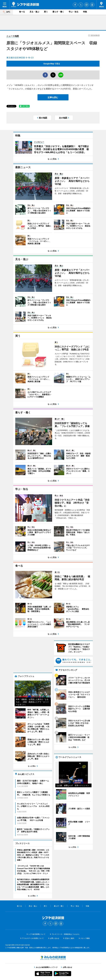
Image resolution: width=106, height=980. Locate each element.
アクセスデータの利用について (33, 938)
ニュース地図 (12, 36)
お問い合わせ (54, 938)
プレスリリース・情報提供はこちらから (66, 934)
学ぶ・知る (73, 11)
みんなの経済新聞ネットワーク (53, 958)
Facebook (75, 5)
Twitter (81, 5)
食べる (22, 11)
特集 (85, 11)
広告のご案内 (69, 938)
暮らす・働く (58, 11)
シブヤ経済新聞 (25, 4)
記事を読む (53, 97)
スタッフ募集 (85, 938)
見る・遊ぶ (34, 11)
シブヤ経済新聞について (36, 934)
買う (46, 11)
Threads (92, 5)
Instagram (86, 5)
